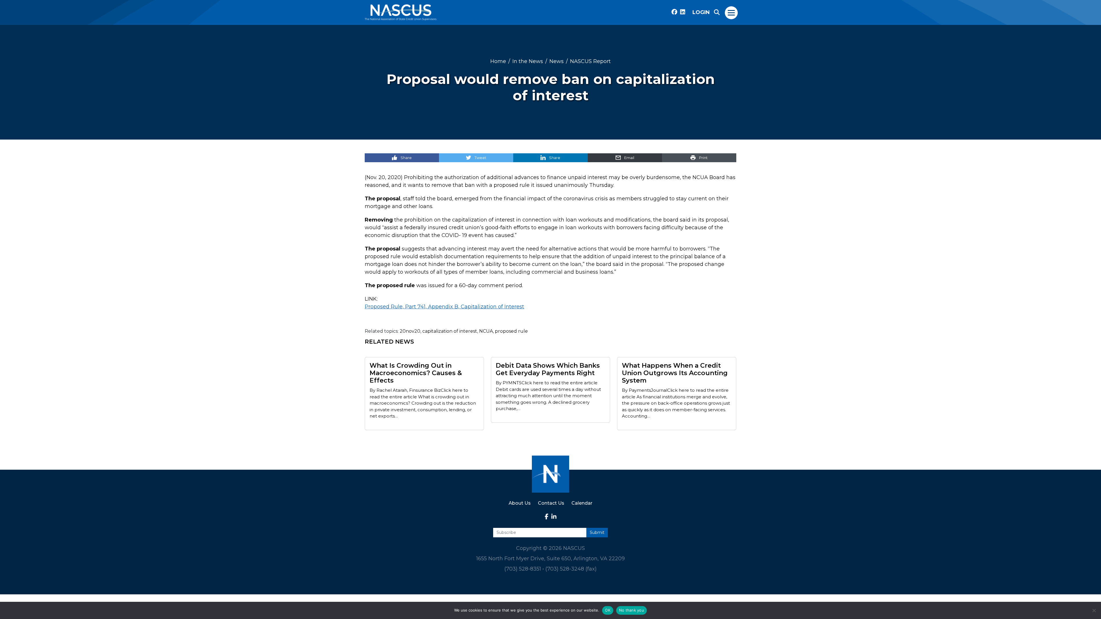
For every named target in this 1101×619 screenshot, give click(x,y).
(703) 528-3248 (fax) (571, 569)
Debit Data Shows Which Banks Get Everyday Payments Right (548, 369)
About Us (520, 503)
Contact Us (551, 503)
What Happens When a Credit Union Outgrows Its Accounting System (675, 373)
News (556, 61)
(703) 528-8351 (522, 569)
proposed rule (511, 331)
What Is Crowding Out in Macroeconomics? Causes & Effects (416, 373)
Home (498, 61)
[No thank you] (1094, 610)
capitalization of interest (449, 331)
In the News (527, 61)
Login (701, 12)
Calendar (581, 503)
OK (607, 610)
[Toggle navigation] (731, 12)
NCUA (486, 331)
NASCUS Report (590, 61)
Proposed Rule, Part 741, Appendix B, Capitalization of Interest (444, 306)
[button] (717, 12)
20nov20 (410, 331)
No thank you (631, 610)
